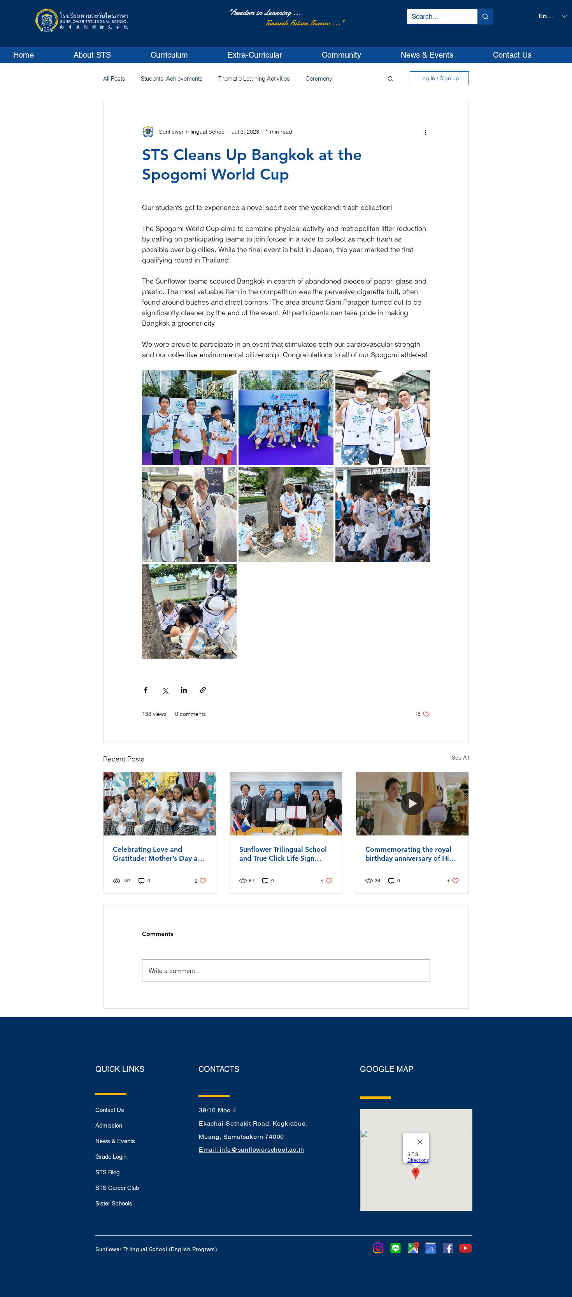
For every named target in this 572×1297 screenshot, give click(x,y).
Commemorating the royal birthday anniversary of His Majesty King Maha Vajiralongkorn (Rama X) (408, 854)
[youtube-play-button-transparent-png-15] (465, 1248)
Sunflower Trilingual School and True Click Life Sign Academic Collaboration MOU (283, 854)
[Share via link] (203, 690)
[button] (105, 55)
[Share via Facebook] (145, 690)
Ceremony (318, 78)
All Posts (114, 78)
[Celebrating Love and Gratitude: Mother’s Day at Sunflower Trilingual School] (160, 803)
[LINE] (395, 1248)
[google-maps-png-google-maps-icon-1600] (413, 1248)
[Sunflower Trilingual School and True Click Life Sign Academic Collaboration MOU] (286, 803)
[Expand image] (189, 417)
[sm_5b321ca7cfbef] (448, 1248)
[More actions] (425, 131)
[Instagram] (378, 1248)
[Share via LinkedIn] (184, 690)
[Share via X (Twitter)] (164, 690)
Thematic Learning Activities (254, 78)
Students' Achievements (172, 78)
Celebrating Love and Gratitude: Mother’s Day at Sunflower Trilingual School (156, 854)
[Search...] (485, 16)
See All (460, 757)
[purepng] (430, 1248)
